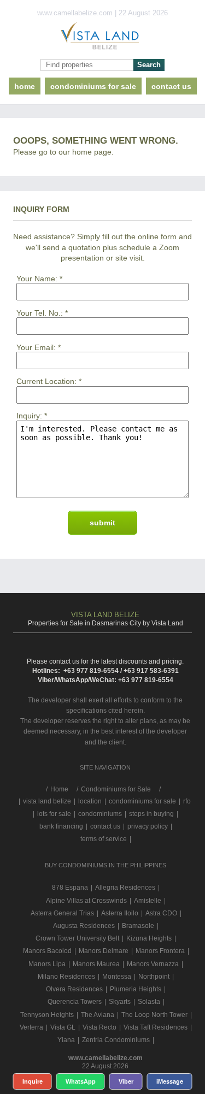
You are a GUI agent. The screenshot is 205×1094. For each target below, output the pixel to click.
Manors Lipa (47, 964)
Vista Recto (99, 1027)
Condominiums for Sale (93, 86)
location (90, 801)
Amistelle (147, 900)
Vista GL (62, 1027)
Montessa (116, 976)
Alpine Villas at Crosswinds (86, 900)
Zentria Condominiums (116, 1040)
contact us (171, 86)
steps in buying (151, 814)
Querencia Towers (75, 1002)
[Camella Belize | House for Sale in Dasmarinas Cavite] (102, 38)
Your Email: (36, 347)
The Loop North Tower (154, 1015)
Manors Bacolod (47, 951)
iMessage (169, 1081)
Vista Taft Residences (156, 1027)
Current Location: (46, 381)
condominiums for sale (142, 801)
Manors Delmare (103, 951)
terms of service (103, 839)
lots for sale (54, 814)
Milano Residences (66, 976)
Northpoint (153, 976)
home (24, 86)
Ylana (66, 1040)
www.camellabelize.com (105, 1058)
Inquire (32, 1081)
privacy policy (147, 826)
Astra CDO (161, 913)
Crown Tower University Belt (77, 938)
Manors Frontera (160, 951)
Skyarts (120, 1002)
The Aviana (97, 1015)
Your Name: (36, 278)
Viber (126, 1081)
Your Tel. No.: (39, 313)
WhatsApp (81, 1081)
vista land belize (47, 801)
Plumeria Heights (135, 989)
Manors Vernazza (153, 964)
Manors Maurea (96, 964)
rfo (187, 801)
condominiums (100, 814)
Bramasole (138, 926)
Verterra (31, 1027)
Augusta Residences (84, 926)
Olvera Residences (74, 989)
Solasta (149, 1002)
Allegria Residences (125, 887)
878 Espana (70, 887)
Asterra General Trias (62, 913)
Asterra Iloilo (119, 913)
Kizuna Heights (149, 938)
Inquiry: (29, 415)
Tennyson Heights (47, 1015)
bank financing (61, 826)
